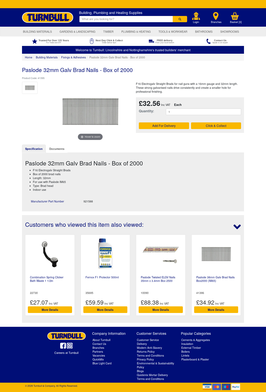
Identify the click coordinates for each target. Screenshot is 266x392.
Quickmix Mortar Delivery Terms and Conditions (152, 377)
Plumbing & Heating (136, 31)
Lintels (185, 355)
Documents (56, 149)
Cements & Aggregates (195, 340)
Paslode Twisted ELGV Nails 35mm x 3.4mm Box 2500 (158, 279)
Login (196, 22)
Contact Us (99, 344)
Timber (108, 31)
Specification (34, 149)
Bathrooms (203, 31)
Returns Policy (146, 351)
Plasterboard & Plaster (195, 359)
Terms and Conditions (150, 355)
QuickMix (98, 359)
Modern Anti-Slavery (149, 348)
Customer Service (148, 340)
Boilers (185, 351)
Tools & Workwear (173, 31)
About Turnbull (101, 340)
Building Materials (37, 31)
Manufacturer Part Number (47, 201)
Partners (97, 351)
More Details (50, 310)
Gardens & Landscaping (77, 31)
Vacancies (98, 355)
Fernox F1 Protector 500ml (102, 277)
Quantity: (146, 111)
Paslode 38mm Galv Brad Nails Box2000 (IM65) (215, 279)
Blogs (140, 371)
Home (28, 57)
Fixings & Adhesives (73, 57)
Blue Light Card (102, 363)
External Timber (191, 348)
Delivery (142, 344)
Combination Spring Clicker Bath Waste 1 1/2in (46, 279)
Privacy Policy (145, 359)
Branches (216, 22)
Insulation (187, 344)
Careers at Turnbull (66, 353)
